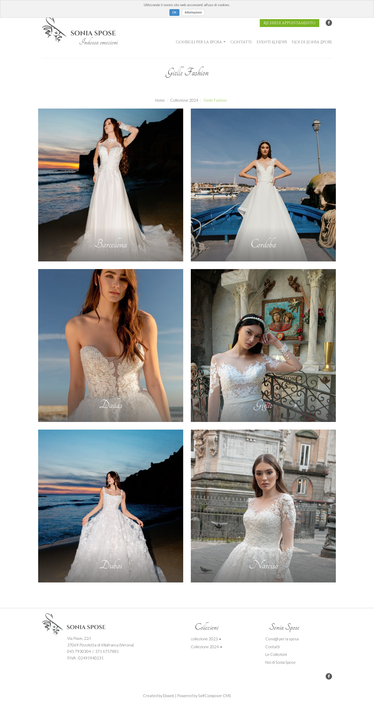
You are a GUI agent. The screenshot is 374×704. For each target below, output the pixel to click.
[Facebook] (329, 23)
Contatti (241, 42)
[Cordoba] (263, 185)
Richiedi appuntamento (289, 23)
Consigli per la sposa (199, 42)
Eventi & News (272, 42)
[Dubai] (110, 506)
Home (160, 100)
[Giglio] (263, 345)
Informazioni (193, 12)
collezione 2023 (205, 638)
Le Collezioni (276, 654)
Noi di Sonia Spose (312, 42)
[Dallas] (110, 345)
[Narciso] (263, 506)
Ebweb (168, 695)
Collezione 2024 (184, 100)
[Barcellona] (110, 185)
